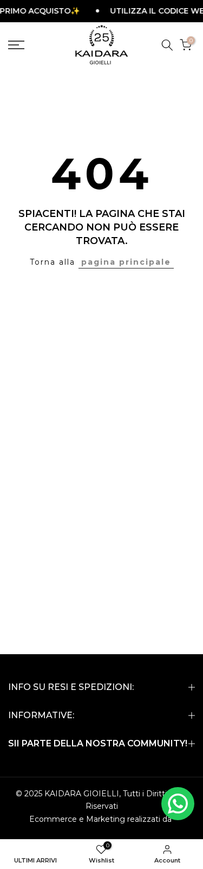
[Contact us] (177, 803)
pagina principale (126, 262)
